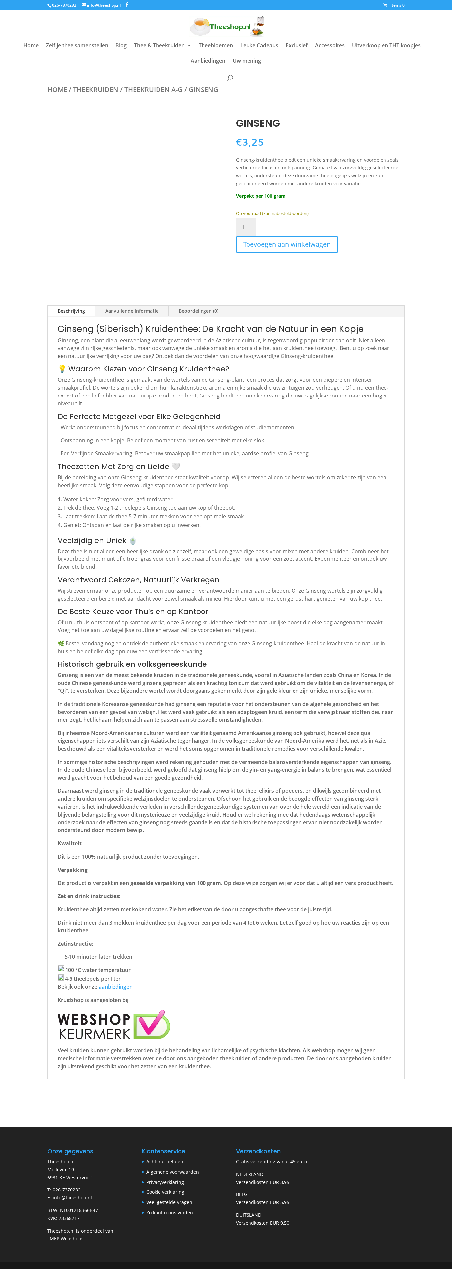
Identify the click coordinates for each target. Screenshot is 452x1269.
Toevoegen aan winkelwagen (287, 244)
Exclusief (297, 46)
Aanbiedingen (208, 61)
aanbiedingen (116, 986)
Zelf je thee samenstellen (77, 46)
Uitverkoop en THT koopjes (386, 46)
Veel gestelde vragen (169, 1202)
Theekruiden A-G (153, 89)
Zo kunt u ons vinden (169, 1212)
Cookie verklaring (165, 1192)
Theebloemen (216, 46)
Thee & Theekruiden (159, 46)
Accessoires (330, 46)
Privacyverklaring (165, 1182)
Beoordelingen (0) (198, 311)
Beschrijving (71, 311)
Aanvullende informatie (131, 311)
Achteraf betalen (164, 1161)
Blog (121, 46)
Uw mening (247, 61)
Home (31, 46)
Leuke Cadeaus (259, 46)
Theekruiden (95, 89)
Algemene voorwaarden (172, 1172)
